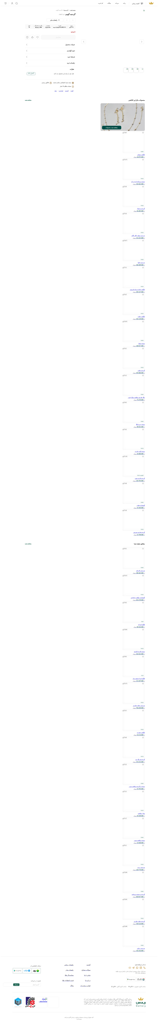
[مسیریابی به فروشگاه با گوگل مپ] (131, 979)
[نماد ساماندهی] (42, 1001)
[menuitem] (124, 3)
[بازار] (36, 971)
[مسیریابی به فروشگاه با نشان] (141, 979)
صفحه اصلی (72, 10)
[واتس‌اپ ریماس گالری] (137, 968)
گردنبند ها (66, 10)
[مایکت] (27, 971)
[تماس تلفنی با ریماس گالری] (144, 968)
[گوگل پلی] (17, 971)
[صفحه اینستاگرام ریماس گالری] (141, 968)
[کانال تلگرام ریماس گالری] (133, 968)
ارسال (16, 984)
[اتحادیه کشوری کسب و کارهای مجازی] (18, 1006)
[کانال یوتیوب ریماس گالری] (130, 968)
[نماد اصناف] (30, 1006)
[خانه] (151, 3)
